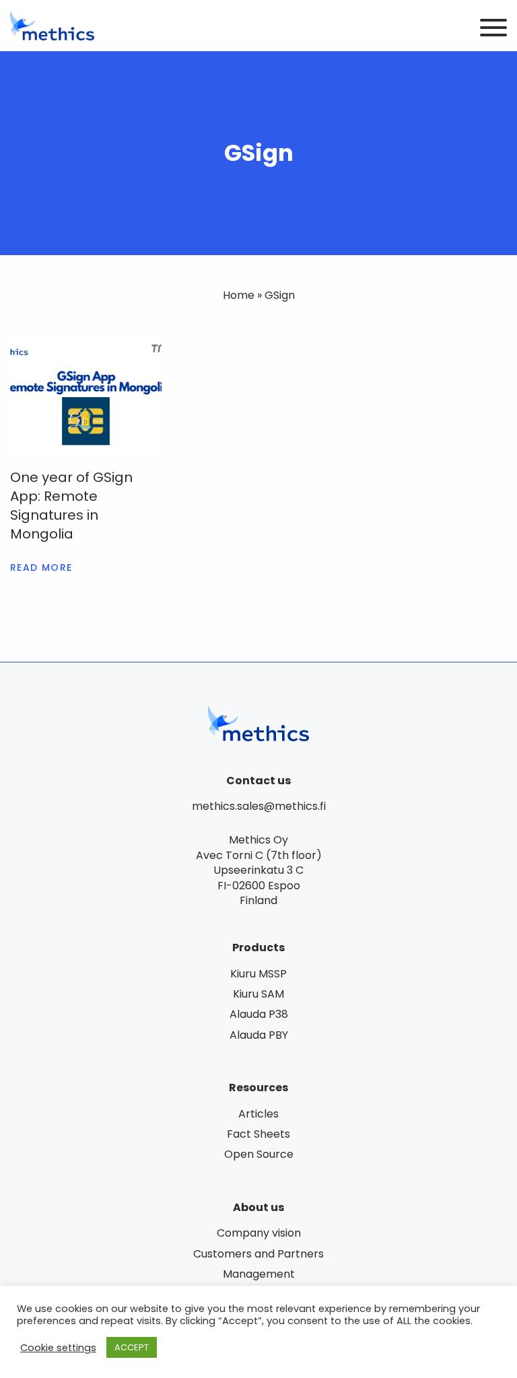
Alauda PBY (259, 1035)
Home (238, 295)
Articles (258, 1114)
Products (258, 947)
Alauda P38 (259, 1014)
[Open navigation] (493, 28)
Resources (258, 1087)
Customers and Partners (258, 1254)
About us (258, 1207)
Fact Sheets (258, 1134)
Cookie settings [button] (58, 1348)
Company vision (259, 1233)
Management (259, 1274)
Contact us (258, 780)
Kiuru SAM (258, 994)
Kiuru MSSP (258, 973)
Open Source (259, 1154)
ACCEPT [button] (131, 1347)
